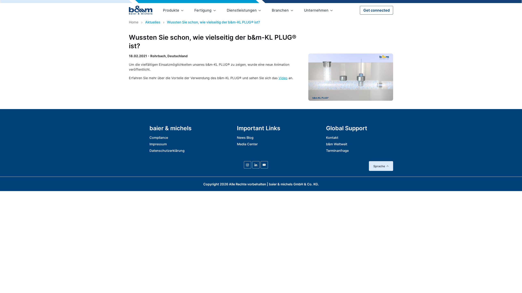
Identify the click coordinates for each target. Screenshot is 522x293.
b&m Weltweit (336, 144)
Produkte (171, 10)
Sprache (379, 166)
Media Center (247, 144)
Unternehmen (316, 10)
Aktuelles (152, 22)
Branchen (280, 10)
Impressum (158, 144)
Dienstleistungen (242, 10)
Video (283, 78)
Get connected (376, 10)
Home (133, 22)
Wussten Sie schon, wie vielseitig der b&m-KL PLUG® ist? (213, 22)
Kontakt (332, 138)
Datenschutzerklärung (167, 151)
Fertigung (202, 10)
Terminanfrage (337, 151)
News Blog (245, 138)
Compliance (158, 138)
